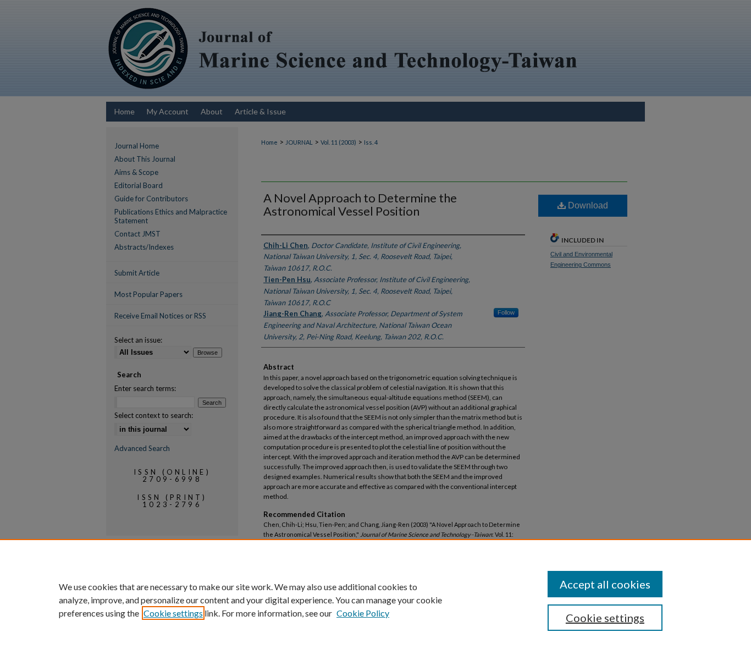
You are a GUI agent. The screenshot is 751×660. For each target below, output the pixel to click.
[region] (375, 599)
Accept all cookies (605, 584)
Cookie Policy (362, 613)
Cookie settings (173, 613)
